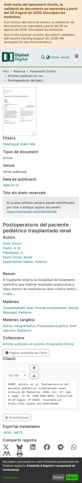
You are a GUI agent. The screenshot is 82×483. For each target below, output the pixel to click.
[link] (41, 144)
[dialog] (41, 470)
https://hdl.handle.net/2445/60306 (32, 212)
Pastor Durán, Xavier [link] (17, 257)
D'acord (72, 477)
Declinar (58, 477)
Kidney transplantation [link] (19, 326)
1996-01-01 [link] (11, 185)
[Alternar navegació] (76, 57)
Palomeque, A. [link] (13, 252)
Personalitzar (11, 477)
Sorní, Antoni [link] (12, 243)
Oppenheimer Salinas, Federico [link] (25, 262)
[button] (43, 57)
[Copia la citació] (34, 368)
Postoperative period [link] (52, 326)
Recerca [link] (19, 71)
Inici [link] (6, 71)
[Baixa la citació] (34, 376)
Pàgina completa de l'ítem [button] (27, 353)
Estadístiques (18, 417)
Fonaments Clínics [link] (43, 71)
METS (18, 432)
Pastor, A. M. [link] (12, 248)
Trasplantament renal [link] (18, 308)
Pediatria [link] (24, 312)
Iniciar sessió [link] (60, 57)
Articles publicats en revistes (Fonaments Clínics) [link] (27, 76)
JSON (7, 432)
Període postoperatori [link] (51, 308)
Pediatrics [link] (24, 330)
